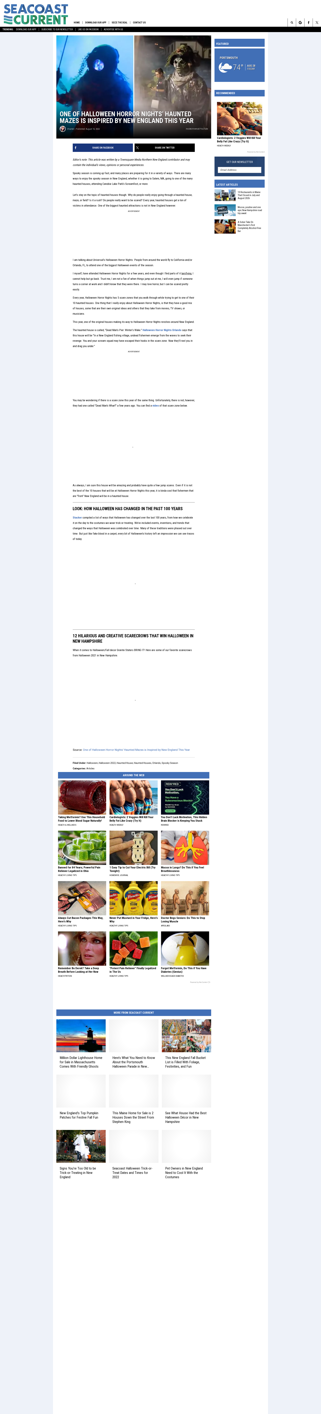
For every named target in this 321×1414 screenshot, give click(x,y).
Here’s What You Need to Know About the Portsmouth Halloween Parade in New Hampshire (133, 1062)
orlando (156, 763)
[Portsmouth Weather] (240, 65)
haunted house (125, 763)
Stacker (77, 517)
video (155, 405)
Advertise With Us (113, 29)
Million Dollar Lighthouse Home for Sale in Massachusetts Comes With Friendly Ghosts (81, 1062)
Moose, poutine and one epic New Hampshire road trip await (250, 210)
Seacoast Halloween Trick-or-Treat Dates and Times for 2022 (132, 1172)
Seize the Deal (119, 22)
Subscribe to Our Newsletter (57, 29)
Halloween (92, 763)
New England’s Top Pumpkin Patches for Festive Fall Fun (79, 1115)
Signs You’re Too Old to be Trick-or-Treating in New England (78, 1172)
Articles (90, 768)
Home (77, 22)
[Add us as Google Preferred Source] (300, 22)
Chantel (70, 129)
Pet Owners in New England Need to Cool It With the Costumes (184, 1172)
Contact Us (139, 22)
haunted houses (142, 763)
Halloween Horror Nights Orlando (162, 330)
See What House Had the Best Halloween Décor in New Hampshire (185, 1117)
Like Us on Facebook (88, 29)
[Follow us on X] (317, 22)
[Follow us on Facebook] (308, 22)
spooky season (170, 763)
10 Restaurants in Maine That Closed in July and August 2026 (249, 195)
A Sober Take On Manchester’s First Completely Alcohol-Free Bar (249, 226)
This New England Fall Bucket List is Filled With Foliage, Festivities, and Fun (185, 1062)
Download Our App (26, 29)
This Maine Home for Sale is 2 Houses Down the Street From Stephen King (133, 1117)
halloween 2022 (107, 763)
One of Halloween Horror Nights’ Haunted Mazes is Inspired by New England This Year (136, 749)
